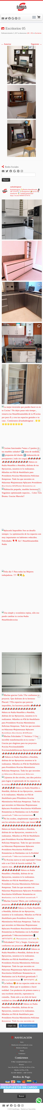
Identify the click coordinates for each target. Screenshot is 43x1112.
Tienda (22, 1050)
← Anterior (6, 44)
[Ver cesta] (39, 16)
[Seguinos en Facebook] (10, 18)
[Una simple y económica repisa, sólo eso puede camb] (22, 631)
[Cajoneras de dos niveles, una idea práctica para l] (22, 796)
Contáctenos (22, 1053)
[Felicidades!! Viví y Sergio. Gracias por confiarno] (22, 960)
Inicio (22, 1042)
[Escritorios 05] (21, 101)
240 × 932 (30, 33)
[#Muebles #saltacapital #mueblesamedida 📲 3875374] (22, 261)
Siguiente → (36, 44)
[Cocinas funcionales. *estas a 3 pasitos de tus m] (22, 466)
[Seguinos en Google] (13, 18)
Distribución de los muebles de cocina (21, 1045)
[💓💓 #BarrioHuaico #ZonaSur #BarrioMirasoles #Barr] (22, 302)
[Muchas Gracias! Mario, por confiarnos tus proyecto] (22, 919)
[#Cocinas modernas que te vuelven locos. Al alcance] (22, 343)
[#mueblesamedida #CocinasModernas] (22, 219)
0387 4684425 (17, 1072)
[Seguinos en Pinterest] (16, 18)
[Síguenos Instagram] (19, 18)
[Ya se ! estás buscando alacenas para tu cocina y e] (22, 672)
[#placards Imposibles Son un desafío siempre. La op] (22, 549)
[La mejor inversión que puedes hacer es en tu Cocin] (22, 425)
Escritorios (38, 33)
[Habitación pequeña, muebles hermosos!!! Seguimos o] (22, 508)
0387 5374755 (28, 1072)
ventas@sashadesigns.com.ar (24, 1061)
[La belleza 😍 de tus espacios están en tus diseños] (22, 1002)
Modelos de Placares (21, 1048)
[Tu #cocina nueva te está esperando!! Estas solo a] (22, 878)
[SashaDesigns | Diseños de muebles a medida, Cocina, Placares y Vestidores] (21, 7)
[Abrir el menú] (34, 17)
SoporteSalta (32, 1109)
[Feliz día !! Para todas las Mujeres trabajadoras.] (22, 590)
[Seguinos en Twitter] (6, 18)
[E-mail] (3, 18)
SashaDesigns (16, 1109)
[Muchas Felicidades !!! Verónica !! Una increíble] (22, 755)
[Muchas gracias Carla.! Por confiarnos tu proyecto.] (22, 713)
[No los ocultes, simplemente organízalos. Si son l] (22, 837)
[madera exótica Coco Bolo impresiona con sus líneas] (22, 384)
